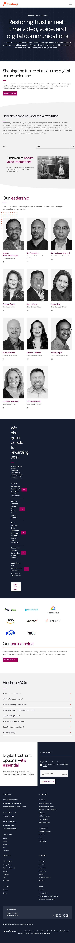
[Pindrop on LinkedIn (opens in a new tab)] (57, 915)
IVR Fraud (42, 813)
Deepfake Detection (45, 803)
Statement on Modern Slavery (49, 896)
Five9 (4, 877)
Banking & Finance (45, 832)
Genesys (6, 874)
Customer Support (45, 877)
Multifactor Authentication (48, 810)
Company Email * (46, 753)
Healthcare (42, 841)
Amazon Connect (9, 868)
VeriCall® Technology (10, 829)
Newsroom (42, 871)
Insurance (42, 835)
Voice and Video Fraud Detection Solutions (31, 931)
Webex (5, 890)
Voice (5, 838)
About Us (42, 865)
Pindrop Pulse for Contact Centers (14, 807)
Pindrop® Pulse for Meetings (12, 803)
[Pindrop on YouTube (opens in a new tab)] (53, 915)
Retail (40, 838)
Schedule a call (49, 781)
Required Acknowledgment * (49, 762)
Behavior (6, 844)
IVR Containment (44, 816)
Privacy (41, 890)
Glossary (42, 880)
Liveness (6, 851)
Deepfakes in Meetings (46, 807)
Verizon (5, 871)
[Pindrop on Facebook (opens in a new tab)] (67, 915)
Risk (4, 847)
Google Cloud (7, 865)
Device (5, 841)
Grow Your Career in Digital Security (58, 931)
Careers (41, 874)
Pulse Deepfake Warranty (47, 899)
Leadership (42, 868)
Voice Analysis (43, 819)
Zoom (5, 893)
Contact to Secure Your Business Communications (34, 933)
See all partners (8, 659)
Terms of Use (43, 893)
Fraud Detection (44, 822)
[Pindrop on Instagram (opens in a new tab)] (60, 915)
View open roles (8, 93)
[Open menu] (71, 4)
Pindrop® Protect (8, 816)
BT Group (6, 880)
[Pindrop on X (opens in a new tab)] (64, 915)
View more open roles (15, 587)
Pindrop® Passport (9, 825)
